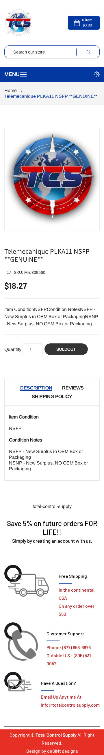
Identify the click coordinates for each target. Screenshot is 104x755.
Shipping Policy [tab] (52, 396)
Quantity (12, 349)
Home (10, 90)
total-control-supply (52, 506)
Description (36, 387)
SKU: (29, 272)
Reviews (73, 387)
